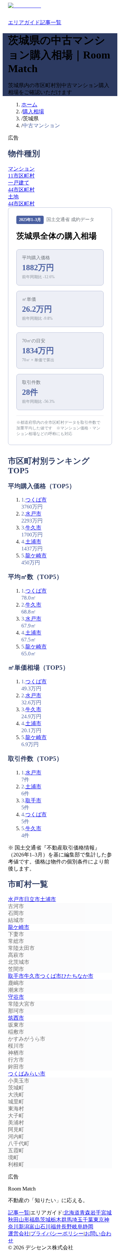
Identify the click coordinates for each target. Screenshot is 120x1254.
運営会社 (18, 1233)
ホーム (29, 104)
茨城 (45, 1219)
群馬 (66, 1219)
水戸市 (33, 513)
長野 (66, 1226)
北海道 (72, 1212)
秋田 (13, 1219)
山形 (24, 1219)
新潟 (24, 1226)
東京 (98, 1219)
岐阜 (77, 1226)
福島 (34, 1219)
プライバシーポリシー (57, 1233)
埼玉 (77, 1219)
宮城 (106, 1212)
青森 (85, 1212)
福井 (56, 1226)
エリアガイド (24, 22)
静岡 (88, 1226)
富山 (34, 1226)
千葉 (88, 1219)
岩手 (95, 1212)
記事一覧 (50, 22)
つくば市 (36, 500)
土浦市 (33, 541)
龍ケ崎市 (36, 555)
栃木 (56, 1219)
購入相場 (33, 111)
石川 (45, 1226)
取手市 (33, 800)
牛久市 (33, 527)
